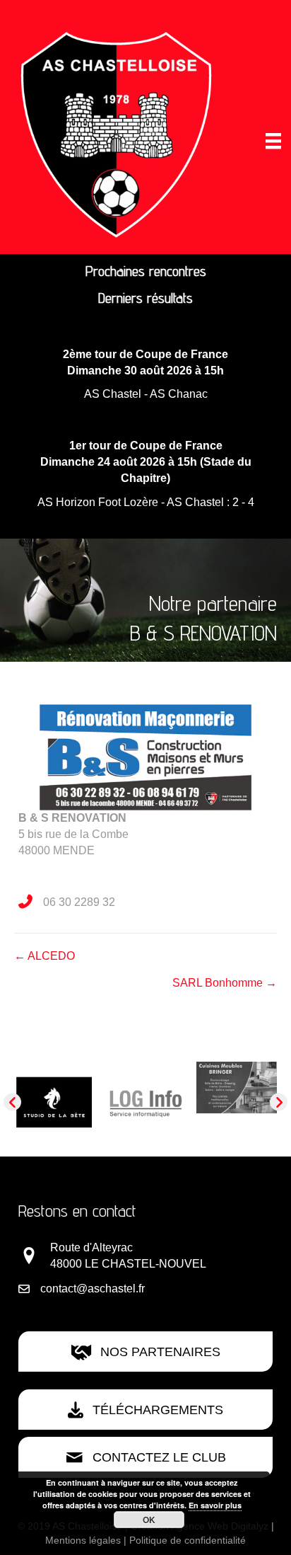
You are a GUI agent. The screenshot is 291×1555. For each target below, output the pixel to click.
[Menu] (273, 141)
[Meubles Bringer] (236, 1087)
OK (149, 1519)
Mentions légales (83, 1540)
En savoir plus (215, 1505)
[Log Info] (145, 1102)
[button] (12, 1102)
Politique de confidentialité (187, 1540)
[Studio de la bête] (54, 1102)
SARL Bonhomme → (224, 983)
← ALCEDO (44, 956)
